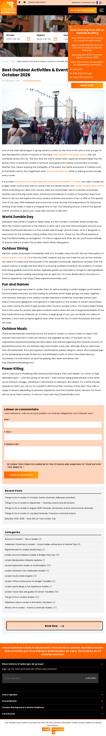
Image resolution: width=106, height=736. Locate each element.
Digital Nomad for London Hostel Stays (23, 549)
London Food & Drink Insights (19, 576)
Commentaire (12, 444)
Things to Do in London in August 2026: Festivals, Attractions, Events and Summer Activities (49, 508)
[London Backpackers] (8, 7)
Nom (7, 419)
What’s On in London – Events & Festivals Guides (28, 607)
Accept (46, 729)
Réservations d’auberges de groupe (23, 664)
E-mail (8, 432)
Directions (76, 2)
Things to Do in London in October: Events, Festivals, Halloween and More (40, 497)
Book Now (51, 626)
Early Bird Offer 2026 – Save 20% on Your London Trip (30, 518)
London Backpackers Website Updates (23, 560)
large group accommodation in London (62, 181)
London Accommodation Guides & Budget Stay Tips (30, 554)
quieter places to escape (15, 257)
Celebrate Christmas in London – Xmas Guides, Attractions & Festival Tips (41, 544)
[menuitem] (100, 2)
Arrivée (10, 35)
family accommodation (26, 181)
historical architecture (57, 171)
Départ (41, 35)
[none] (100, 2)
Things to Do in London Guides (19, 597)
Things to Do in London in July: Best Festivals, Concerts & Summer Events (40, 513)
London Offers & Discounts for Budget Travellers (28, 581)
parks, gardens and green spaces (70, 154)
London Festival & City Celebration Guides (25, 570)
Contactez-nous (88, 2)
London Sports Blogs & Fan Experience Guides (27, 586)
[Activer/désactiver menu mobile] (101, 10)
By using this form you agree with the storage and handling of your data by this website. (54, 466)
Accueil (5, 61)
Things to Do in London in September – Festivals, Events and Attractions (40, 502)
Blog (13, 61)
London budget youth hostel (89, 185)
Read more (58, 729)
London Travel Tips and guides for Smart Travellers (29, 591)
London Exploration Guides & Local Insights (25, 565)
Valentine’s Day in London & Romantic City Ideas (28, 602)
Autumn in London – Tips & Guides (21, 539)
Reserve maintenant (82, 10)
